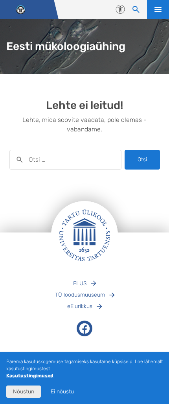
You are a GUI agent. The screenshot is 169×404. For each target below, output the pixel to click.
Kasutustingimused (29, 375)
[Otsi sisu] (136, 9)
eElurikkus (79, 306)
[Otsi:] (65, 160)
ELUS (79, 283)
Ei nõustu (62, 391)
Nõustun (23, 391)
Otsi (142, 159)
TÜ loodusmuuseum (80, 294)
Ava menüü (158, 9)
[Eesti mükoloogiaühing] (20, 10)
